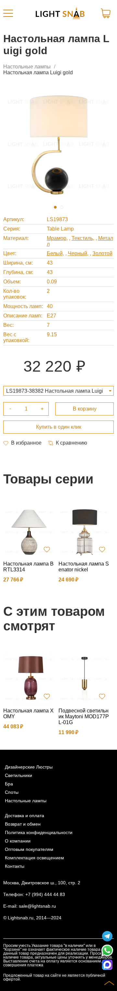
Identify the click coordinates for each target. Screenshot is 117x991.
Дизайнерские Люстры (29, 767)
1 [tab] (55, 207)
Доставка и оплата (24, 815)
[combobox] (58, 391)
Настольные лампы (27, 66)
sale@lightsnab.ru (37, 906)
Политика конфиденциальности (38, 832)
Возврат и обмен (23, 824)
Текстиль (82, 238)
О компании (18, 840)
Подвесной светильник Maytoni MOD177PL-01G (83, 716)
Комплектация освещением (34, 857)
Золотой (102, 253)
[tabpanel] (58, 144)
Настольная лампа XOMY (28, 713)
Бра (9, 783)
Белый (55, 253)
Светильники (18, 775)
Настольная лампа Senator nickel (83, 566)
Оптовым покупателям (29, 849)
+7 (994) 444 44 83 (45, 894)
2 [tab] (61, 207)
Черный (77, 253)
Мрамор (56, 238)
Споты (12, 792)
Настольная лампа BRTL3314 (28, 566)
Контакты (14, 866)
